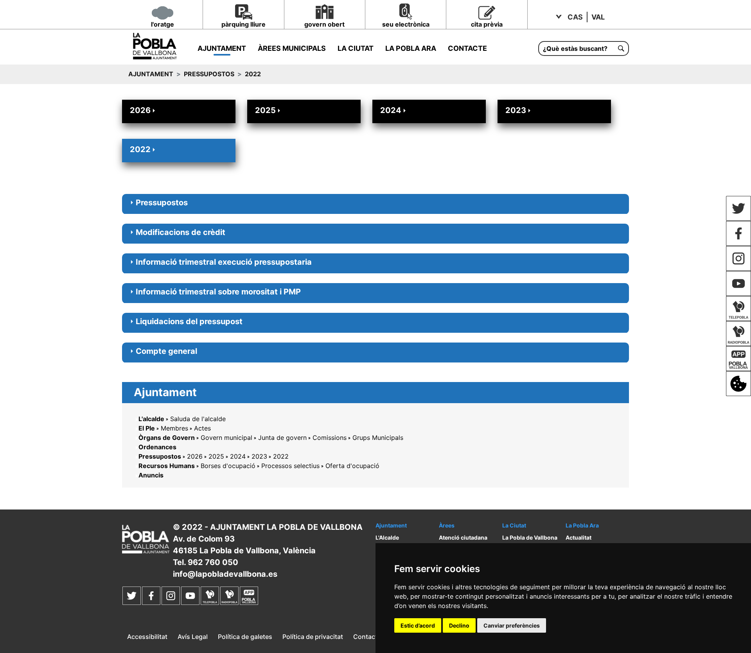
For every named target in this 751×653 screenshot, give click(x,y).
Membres (174, 428)
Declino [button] (459, 625)
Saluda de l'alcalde (198, 419)
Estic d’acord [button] (418, 625)
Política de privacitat (312, 636)
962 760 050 (213, 562)
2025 (265, 110)
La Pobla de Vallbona (529, 537)
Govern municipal (226, 437)
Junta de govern (282, 437)
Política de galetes (245, 636)
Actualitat (578, 537)
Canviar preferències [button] (511, 625)
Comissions (330, 437)
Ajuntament (222, 48)
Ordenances (157, 447)
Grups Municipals (377, 437)
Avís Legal (193, 636)
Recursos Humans (166, 466)
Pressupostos (209, 74)
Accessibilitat (147, 636)
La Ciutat (356, 48)
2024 (390, 110)
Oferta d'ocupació (352, 466)
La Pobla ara (410, 48)
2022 (140, 149)
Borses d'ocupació (228, 466)
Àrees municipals (292, 48)
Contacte (467, 48)
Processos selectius (290, 466)
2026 (140, 110)
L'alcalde (151, 419)
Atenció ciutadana (463, 537)
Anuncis (150, 475)
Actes (202, 428)
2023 (515, 110)
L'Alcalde (387, 537)
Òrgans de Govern (166, 437)
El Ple (146, 428)
